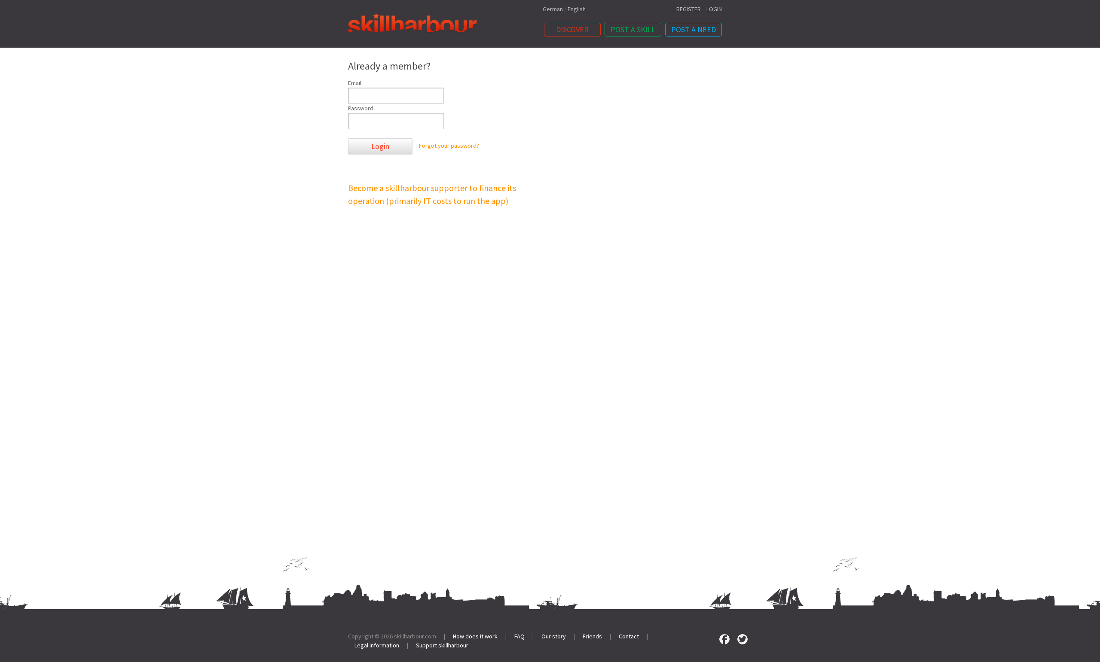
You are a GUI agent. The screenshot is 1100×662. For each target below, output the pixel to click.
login (714, 9)
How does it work (475, 636)
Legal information (376, 645)
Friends (592, 636)
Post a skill (633, 29)
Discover (572, 29)
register (688, 9)
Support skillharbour (442, 645)
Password (360, 108)
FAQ (519, 636)
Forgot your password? (449, 146)
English (577, 9)
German (553, 9)
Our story (553, 636)
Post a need (693, 29)
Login (380, 146)
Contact (629, 636)
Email (354, 83)
